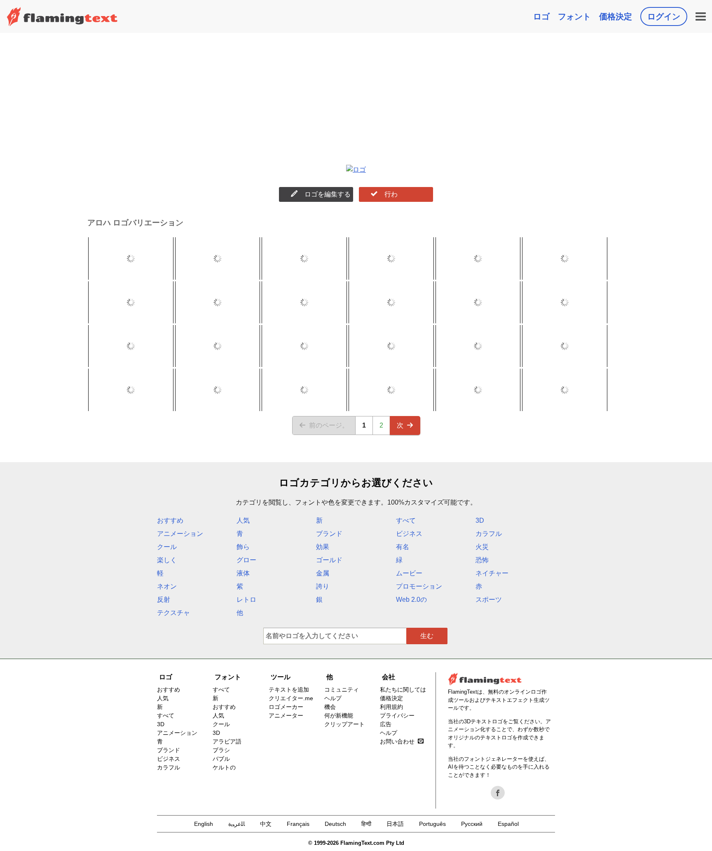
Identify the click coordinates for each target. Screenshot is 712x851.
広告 (385, 724)
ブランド (329, 533)
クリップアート (344, 724)
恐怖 (482, 559)
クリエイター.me (291, 698)
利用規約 (391, 707)
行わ (391, 194)
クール (167, 546)
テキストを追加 (289, 689)
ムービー (409, 573)
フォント (574, 16)
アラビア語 (227, 741)
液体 (243, 573)
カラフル (488, 533)
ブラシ (221, 750)
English (203, 824)
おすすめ (170, 520)
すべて (406, 520)
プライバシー (397, 715)
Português (432, 824)
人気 (243, 520)
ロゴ (541, 16)
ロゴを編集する (327, 194)
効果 (322, 546)
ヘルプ (333, 698)
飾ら (243, 546)
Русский (471, 824)
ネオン (167, 586)
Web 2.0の (411, 599)
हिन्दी (366, 824)
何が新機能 (338, 715)
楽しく (167, 559)
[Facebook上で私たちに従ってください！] (498, 793)
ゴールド (329, 559)
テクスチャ (173, 612)
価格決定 (615, 16)
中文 (266, 824)
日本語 (395, 824)
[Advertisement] (356, 94)
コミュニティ (341, 689)
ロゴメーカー (286, 707)
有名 (402, 546)
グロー (246, 559)
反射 (163, 599)
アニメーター (286, 715)
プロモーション (419, 586)
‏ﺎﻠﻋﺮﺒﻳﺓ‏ (236, 824)
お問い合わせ (397, 741)
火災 (482, 546)
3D (479, 520)
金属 (322, 573)
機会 (330, 707)
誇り (322, 586)
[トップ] (62, 16)
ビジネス (409, 533)
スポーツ (488, 599)
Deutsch (335, 824)
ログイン (663, 16)
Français (298, 824)
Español (508, 824)
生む (426, 635)
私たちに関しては (403, 689)
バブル (221, 758)
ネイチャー (491, 573)
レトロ (246, 599)
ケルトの (224, 767)
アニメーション (180, 533)
